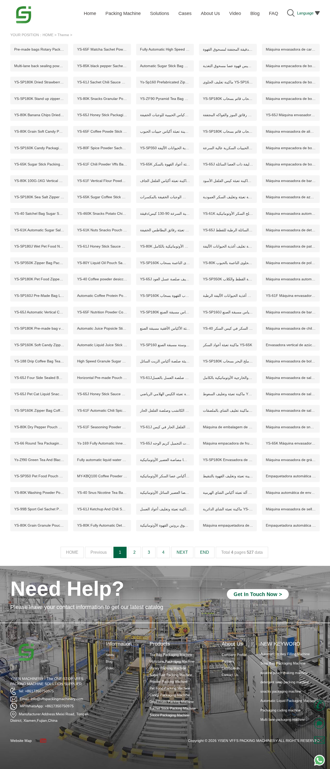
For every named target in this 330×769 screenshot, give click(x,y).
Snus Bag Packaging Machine (283, 662)
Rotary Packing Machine (168, 668)
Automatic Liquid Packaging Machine (288, 700)
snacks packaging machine (280, 691)
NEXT (182, 552)
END (204, 552)
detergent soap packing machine (284, 681)
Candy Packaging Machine (169, 695)
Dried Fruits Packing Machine (172, 702)
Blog (109, 661)
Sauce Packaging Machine (169, 715)
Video (110, 668)
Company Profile (234, 655)
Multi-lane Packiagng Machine (172, 661)
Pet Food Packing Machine (170, 688)
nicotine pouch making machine (284, 672)
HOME (48, 35)
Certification (231, 668)
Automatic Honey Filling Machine (285, 653)
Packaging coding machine (280, 709)
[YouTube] (42, 741)
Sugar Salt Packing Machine (171, 675)
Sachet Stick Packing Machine (173, 708)
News (110, 655)
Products (160, 644)
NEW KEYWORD (280, 644)
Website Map (21, 741)
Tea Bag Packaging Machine (171, 655)
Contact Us (230, 675)
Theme (63, 35)
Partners (228, 661)
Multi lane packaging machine (282, 719)
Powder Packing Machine (168, 682)
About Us (232, 644)
